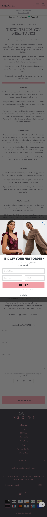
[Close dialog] (44, 222)
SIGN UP (23, 285)
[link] (23, 237)
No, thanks (23, 295)
